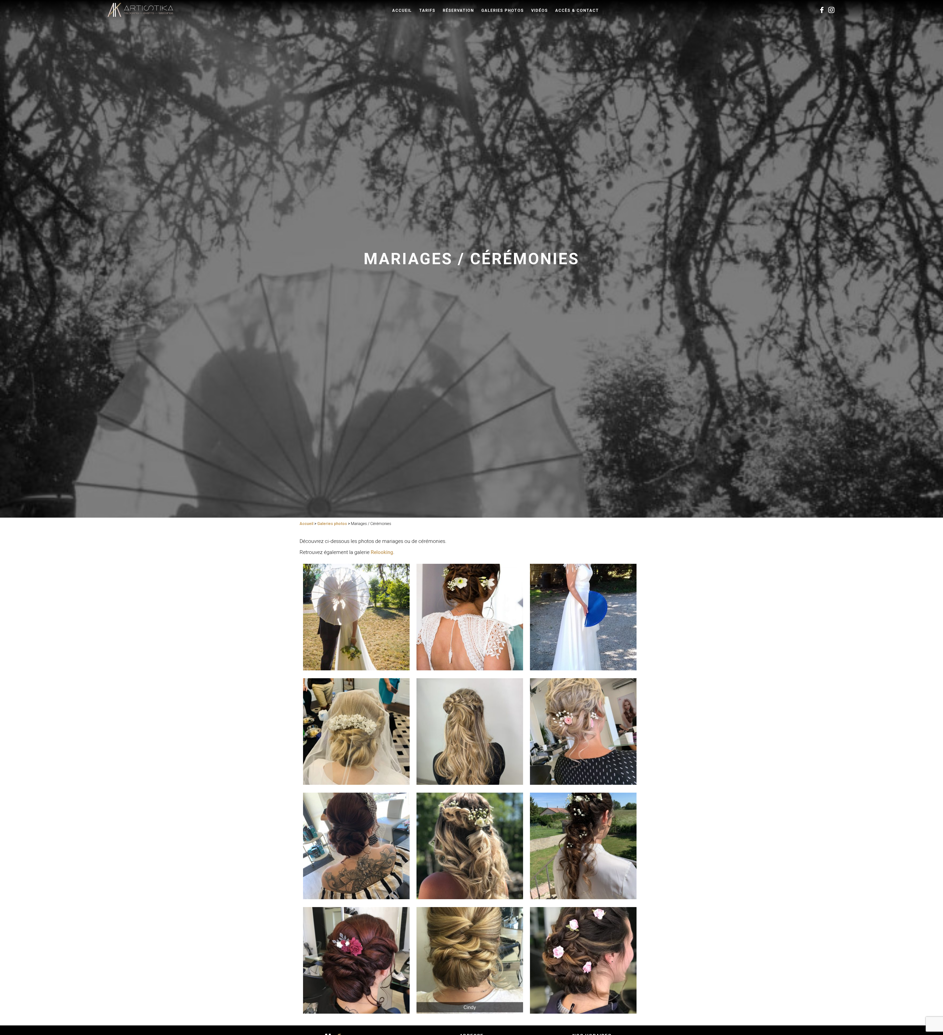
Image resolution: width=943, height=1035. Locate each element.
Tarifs (427, 10)
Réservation (458, 10)
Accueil (402, 10)
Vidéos (539, 10)
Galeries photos (502, 10)
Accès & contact (577, 10)
